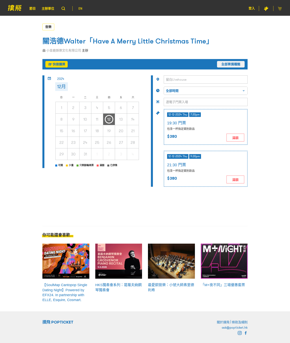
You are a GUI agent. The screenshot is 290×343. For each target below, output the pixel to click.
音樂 (48, 27)
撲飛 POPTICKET (57, 322)
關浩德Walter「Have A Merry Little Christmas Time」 (127, 41)
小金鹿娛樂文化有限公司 (63, 50)
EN (80, 8)
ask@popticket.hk (235, 327)
